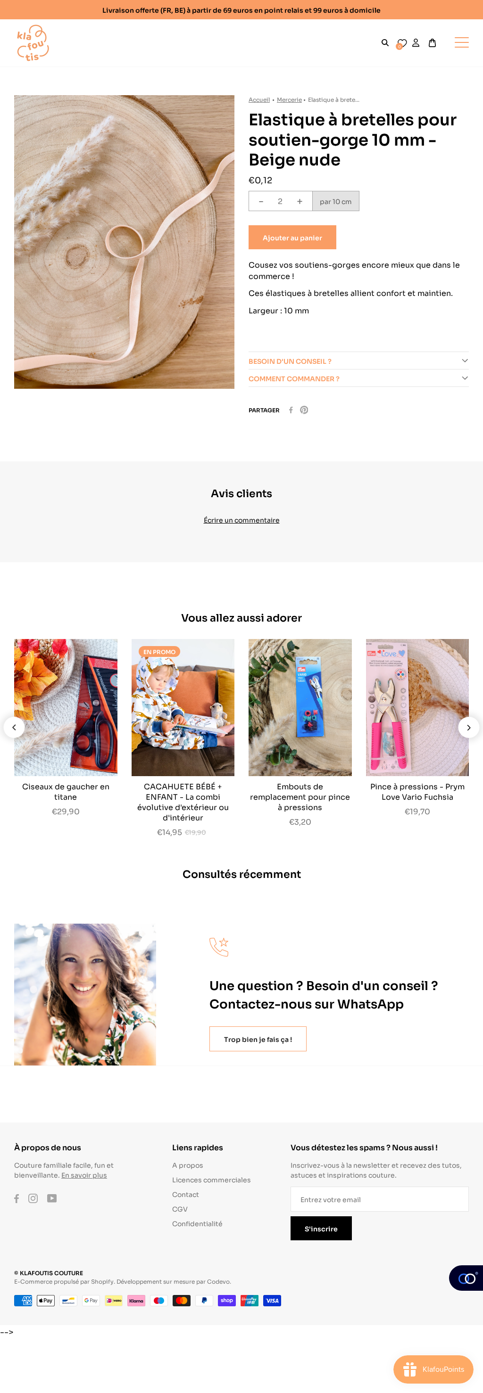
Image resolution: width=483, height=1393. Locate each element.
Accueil (259, 99)
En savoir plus (84, 1175)
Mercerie (289, 99)
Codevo (218, 1281)
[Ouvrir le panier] (432, 43)
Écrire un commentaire (242, 519)
